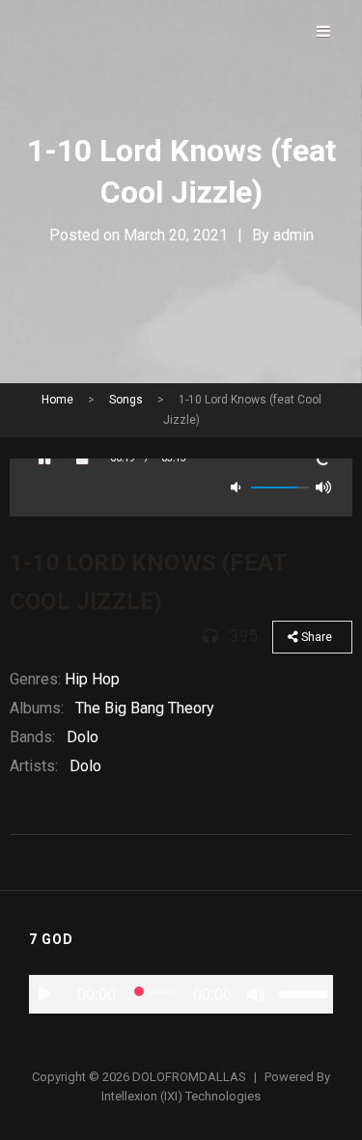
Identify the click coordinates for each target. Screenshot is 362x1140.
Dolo (82, 737)
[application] (181, 994)
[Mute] (255, 994)
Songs (126, 399)
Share (315, 637)
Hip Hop (92, 679)
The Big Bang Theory (144, 708)
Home (57, 399)
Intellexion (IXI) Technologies (181, 1096)
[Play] (44, 994)
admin (293, 235)
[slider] (306, 992)
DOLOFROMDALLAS (189, 1077)
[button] (43, 458)
